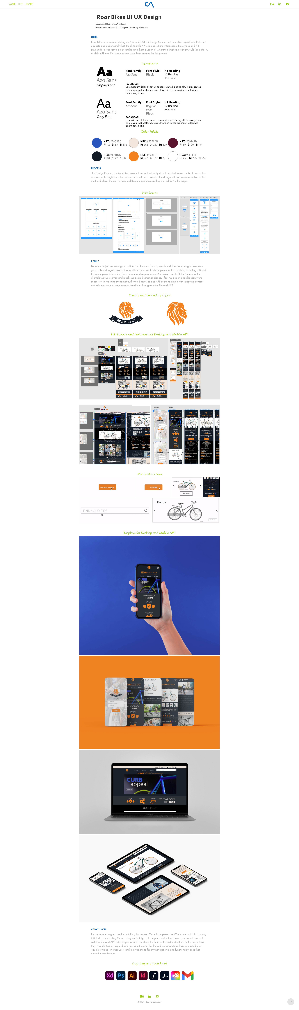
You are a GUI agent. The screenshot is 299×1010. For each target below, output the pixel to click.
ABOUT (29, 4)
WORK (12, 4)
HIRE (20, 4)
